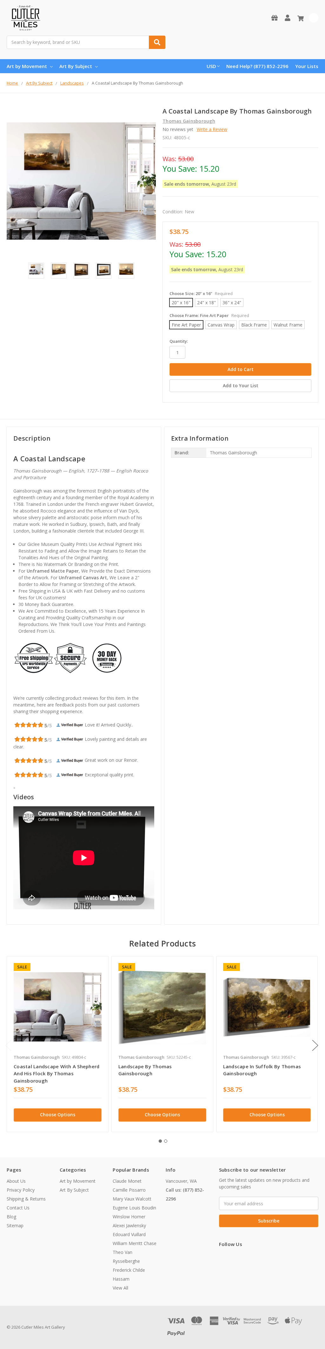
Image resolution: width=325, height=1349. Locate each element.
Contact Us (18, 1208)
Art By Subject (75, 66)
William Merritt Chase (134, 1243)
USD (211, 66)
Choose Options (57, 1115)
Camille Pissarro (129, 1190)
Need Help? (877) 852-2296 (257, 66)
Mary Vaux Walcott (132, 1199)
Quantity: (178, 341)
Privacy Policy (21, 1190)
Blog (11, 1217)
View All (120, 1288)
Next (315, 1045)
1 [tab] (160, 1141)
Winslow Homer (129, 1217)
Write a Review (212, 129)
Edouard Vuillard (129, 1234)
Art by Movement (27, 66)
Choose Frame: (209, 315)
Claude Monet (127, 1181)
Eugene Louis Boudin (134, 1208)
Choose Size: (201, 293)
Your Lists (306, 66)
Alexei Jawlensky (129, 1225)
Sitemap (15, 1225)
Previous (8, 1045)
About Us (16, 1181)
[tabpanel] (57, 1044)
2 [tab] (165, 1141)
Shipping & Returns (26, 1199)
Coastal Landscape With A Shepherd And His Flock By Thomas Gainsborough (56, 1073)
